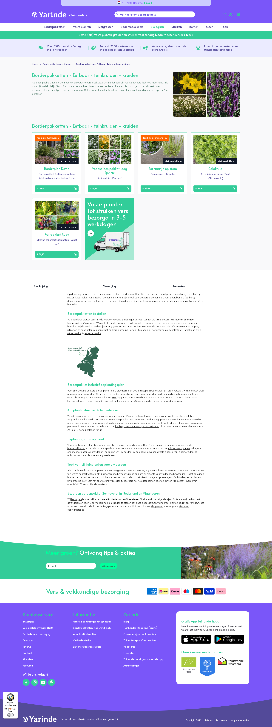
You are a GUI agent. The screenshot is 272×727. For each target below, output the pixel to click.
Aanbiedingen (131, 665)
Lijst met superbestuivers (87, 646)
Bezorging (28, 621)
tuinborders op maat (179, 448)
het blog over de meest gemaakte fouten (137, 426)
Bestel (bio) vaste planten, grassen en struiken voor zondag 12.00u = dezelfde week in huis (136, 35)
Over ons (28, 640)
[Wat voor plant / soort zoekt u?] (117, 14)
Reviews (27, 646)
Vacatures (129, 646)
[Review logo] (207, 666)
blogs (181, 423)
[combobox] (154, 14)
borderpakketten (76, 448)
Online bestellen (82, 640)
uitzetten (72, 330)
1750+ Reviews (134, 3)
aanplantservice (93, 333)
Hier (114, 398)
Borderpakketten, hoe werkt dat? (92, 627)
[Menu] (16, 693)
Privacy (208, 720)
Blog (126, 621)
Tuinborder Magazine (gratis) (140, 627)
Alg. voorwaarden (240, 720)
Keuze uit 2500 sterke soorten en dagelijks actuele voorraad (116, 47)
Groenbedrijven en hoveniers (139, 634)
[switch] (10, 715)
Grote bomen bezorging (37, 634)
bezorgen (76, 499)
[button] (238, 14)
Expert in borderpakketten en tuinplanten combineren (221, 47)
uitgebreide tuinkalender (161, 423)
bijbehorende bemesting (115, 474)
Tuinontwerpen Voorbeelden (139, 640)
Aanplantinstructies (84, 634)
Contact (27, 653)
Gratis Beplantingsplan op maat (92, 621)
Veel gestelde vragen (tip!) (38, 627)
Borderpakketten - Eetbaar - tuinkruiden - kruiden (103, 64)
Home (35, 64)
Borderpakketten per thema (57, 64)
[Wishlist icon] (75, 138)
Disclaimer (221, 720)
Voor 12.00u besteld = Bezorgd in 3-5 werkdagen (64, 47)
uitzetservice (74, 333)
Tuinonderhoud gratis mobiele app (143, 659)
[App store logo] (196, 639)
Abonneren (108, 565)
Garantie (128, 653)
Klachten (28, 659)
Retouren (28, 665)
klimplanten (157, 506)
